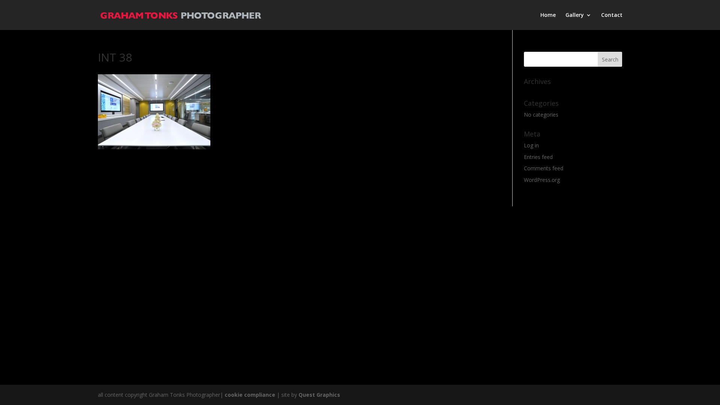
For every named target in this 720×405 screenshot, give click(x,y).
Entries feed (538, 156)
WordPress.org (542, 179)
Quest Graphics (319, 394)
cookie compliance (250, 394)
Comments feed (543, 168)
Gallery (575, 15)
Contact (611, 15)
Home (548, 15)
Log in (531, 145)
